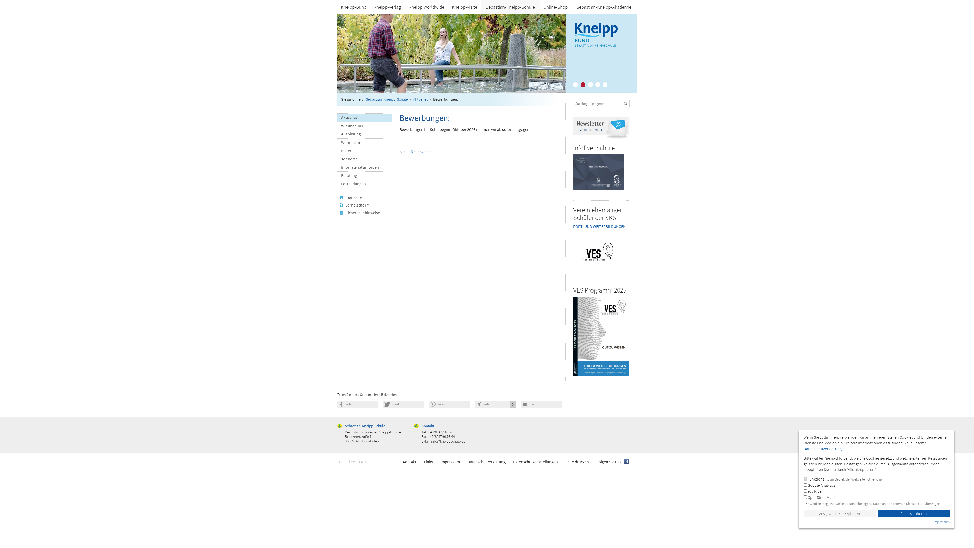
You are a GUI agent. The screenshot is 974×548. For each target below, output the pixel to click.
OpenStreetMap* (821, 497)
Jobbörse (349, 158)
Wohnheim (350, 142)
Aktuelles (420, 99)
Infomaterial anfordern (360, 167)
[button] (357, 404)
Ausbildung (351, 133)
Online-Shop (555, 7)
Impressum (450, 461)
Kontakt (409, 461)
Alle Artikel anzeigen (416, 151)
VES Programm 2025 (599, 290)
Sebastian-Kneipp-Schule (510, 7)
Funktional (844, 479)
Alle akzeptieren (913, 513)
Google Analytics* (822, 485)
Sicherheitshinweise (362, 212)
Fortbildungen (353, 183)
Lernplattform (357, 205)
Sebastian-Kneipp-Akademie (604, 7)
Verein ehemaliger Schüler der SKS (597, 214)
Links (428, 461)
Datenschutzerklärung (486, 461)
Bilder (346, 150)
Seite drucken (577, 461)
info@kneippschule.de (448, 441)
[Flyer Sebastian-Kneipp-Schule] (598, 172)
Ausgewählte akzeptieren (839, 513)
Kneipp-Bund (354, 7)
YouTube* (815, 491)
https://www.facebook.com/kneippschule (626, 461)
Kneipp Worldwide (426, 7)
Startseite (353, 197)
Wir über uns (352, 125)
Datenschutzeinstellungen (535, 461)
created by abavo (351, 461)
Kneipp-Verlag (387, 7)
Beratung (349, 175)
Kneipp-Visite (464, 7)
